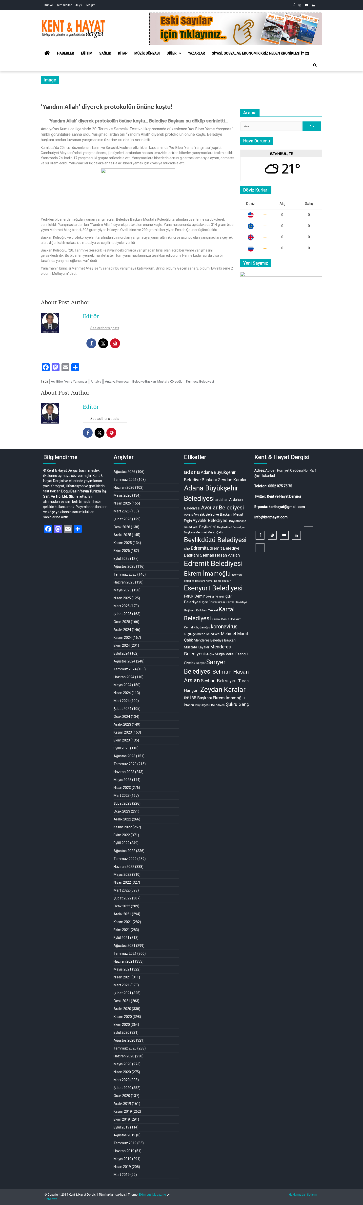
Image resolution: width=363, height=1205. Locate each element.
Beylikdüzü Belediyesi (215, 540)
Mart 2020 (122, 1080)
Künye (48, 5)
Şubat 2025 (122, 614)
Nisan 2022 (122, 882)
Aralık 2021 (122, 914)
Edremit (198, 548)
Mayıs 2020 (122, 1064)
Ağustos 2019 (124, 1135)
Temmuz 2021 (125, 953)
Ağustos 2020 (124, 1040)
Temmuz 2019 (125, 1143)
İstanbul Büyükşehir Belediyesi (204, 705)
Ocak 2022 (122, 906)
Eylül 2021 (121, 938)
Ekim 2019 (122, 1119)
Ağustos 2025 (124, 566)
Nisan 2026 (122, 503)
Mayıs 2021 (122, 969)
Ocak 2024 (122, 717)
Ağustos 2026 (124, 472)
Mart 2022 (122, 890)
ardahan (221, 499)
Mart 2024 (122, 701)
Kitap (122, 53)
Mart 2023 (122, 795)
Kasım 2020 (123, 1017)
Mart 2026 (122, 511)
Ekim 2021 (122, 930)
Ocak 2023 (122, 811)
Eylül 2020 (121, 1032)
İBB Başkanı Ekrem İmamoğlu (217, 697)
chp (187, 548)
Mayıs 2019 (122, 1159)
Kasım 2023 (123, 732)
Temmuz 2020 (125, 1048)
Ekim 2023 (122, 740)
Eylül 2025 (121, 559)
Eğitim (86, 53)
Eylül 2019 (121, 1127)
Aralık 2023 (122, 724)
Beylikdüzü (207, 527)
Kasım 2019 (123, 1111)
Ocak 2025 (122, 622)
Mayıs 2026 (122, 495)
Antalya (96, 381)
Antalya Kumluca (117, 381)
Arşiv (78, 5)
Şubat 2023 (122, 803)
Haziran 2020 (124, 1056)
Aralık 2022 (122, 819)
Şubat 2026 (122, 519)
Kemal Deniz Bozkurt (226, 619)
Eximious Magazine (152, 1194)
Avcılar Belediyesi (222, 508)
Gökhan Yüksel (214, 596)
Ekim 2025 (122, 551)
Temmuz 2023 (125, 764)
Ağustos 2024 (124, 661)
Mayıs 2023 (122, 780)
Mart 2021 (122, 985)
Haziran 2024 (124, 677)
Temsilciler (64, 5)
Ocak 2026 (122, 527)
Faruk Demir (194, 596)
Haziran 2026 (124, 487)
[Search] (314, 65)
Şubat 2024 (122, 709)
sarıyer (200, 663)
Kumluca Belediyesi (200, 381)
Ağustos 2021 (124, 946)
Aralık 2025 (122, 535)
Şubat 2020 (122, 1088)
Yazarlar (196, 53)
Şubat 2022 (122, 898)
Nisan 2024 (122, 693)
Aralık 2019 (122, 1104)
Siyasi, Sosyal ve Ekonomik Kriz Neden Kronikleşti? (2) (260, 53)
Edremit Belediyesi (213, 563)
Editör (91, 316)
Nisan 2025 (122, 598)
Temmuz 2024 (125, 669)
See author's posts (104, 328)
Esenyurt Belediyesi (213, 588)
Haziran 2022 (124, 867)
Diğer (172, 53)
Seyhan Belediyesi (219, 680)
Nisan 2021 (122, 977)
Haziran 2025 (124, 582)
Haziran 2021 (124, 961)
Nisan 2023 (122, 788)
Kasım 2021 (123, 922)
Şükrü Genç (237, 704)
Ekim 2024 (122, 645)
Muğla (209, 654)
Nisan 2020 (122, 1072)
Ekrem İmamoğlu (207, 573)
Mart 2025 (122, 606)
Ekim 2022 (122, 835)
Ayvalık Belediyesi (210, 520)
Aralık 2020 (122, 1009)
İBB (186, 698)
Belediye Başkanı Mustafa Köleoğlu (157, 381)
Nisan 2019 (122, 1167)
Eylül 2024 (121, 653)
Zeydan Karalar (223, 690)
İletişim (91, 5)
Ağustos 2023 (124, 756)
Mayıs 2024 (122, 685)
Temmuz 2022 (125, 859)
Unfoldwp (50, 1199)
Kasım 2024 (123, 638)
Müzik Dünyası (147, 53)
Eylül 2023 (121, 748)
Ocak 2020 (122, 1096)
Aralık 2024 (122, 630)
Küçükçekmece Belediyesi (202, 634)
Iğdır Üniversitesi (213, 602)
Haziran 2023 (124, 772)
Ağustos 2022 (124, 851)
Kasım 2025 (123, 543)
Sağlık (105, 53)
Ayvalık (188, 514)
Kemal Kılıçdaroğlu (197, 627)
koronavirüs (224, 626)
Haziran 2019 (124, 1151)
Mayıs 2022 (122, 874)
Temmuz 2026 (125, 480)
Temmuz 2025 (125, 574)
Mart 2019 (122, 1175)
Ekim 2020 (122, 1025)
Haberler (65, 53)
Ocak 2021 (122, 1001)
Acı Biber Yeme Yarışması (69, 381)
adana (192, 472)
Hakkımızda (297, 1194)
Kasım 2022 (123, 827)
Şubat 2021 (122, 993)
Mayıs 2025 (122, 590)
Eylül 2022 (121, 843)
